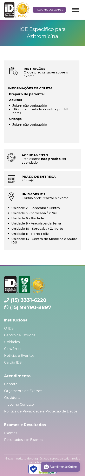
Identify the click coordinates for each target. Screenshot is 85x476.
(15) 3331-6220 (28, 300)
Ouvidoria (12, 398)
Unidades (12, 342)
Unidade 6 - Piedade (27, 218)
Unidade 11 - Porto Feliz (30, 233)
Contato (11, 384)
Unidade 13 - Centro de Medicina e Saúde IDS (44, 240)
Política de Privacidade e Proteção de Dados (40, 411)
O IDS (9, 328)
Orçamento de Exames (23, 391)
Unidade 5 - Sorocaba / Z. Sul (34, 213)
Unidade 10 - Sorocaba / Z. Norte (37, 228)
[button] (9, 11)
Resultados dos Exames (23, 440)
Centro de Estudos (19, 335)
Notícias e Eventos (19, 356)
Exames (10, 433)
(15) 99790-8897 (30, 307)
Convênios (12, 349)
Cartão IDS (13, 362)
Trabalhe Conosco (19, 404)
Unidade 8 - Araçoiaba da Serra (36, 223)
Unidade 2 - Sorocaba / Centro (35, 208)
